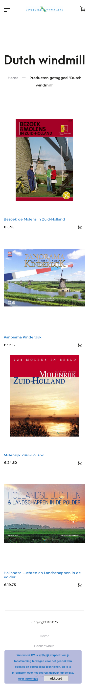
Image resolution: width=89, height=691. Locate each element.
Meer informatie (28, 678)
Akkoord (56, 678)
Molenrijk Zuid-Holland (24, 455)
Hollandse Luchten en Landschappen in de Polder (42, 575)
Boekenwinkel (44, 646)
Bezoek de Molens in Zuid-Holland (34, 219)
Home (13, 78)
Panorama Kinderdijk (23, 337)
